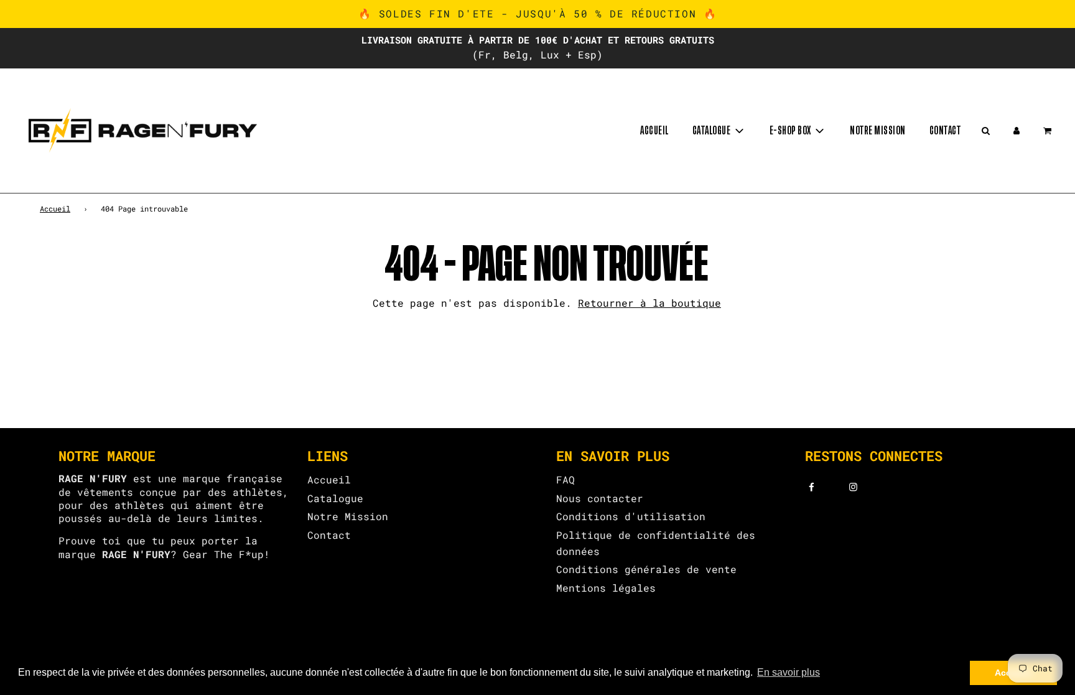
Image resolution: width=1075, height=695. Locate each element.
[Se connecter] (1016, 130)
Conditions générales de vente (646, 569)
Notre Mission (347, 516)
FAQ (565, 479)
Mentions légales (606, 587)
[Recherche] (985, 130)
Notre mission (878, 130)
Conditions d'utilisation (630, 516)
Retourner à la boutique (649, 302)
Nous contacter (599, 498)
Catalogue (335, 498)
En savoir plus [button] (788, 672)
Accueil (654, 130)
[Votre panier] (1048, 130)
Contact (945, 130)
